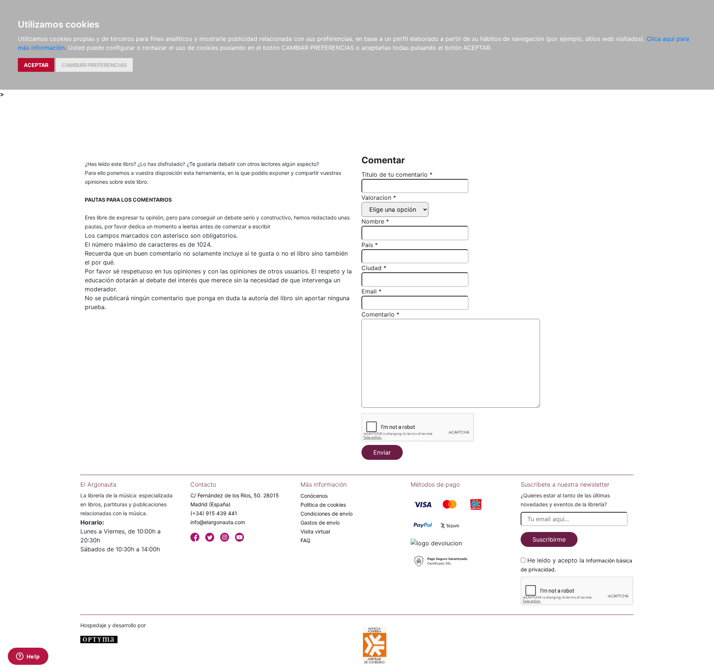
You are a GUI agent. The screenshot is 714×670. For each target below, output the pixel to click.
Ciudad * (373, 268)
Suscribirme (549, 539)
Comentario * (380, 314)
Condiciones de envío (326, 513)
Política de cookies (323, 504)
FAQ (305, 540)
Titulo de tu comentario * (396, 174)
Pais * (369, 245)
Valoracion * (378, 197)
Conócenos (314, 496)
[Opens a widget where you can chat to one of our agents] (27, 657)
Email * (371, 291)
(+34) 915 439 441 (213, 513)
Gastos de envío (320, 522)
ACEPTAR (36, 65)
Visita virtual (315, 531)
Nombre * (375, 221)
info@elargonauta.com (217, 522)
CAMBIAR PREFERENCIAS (94, 65)
